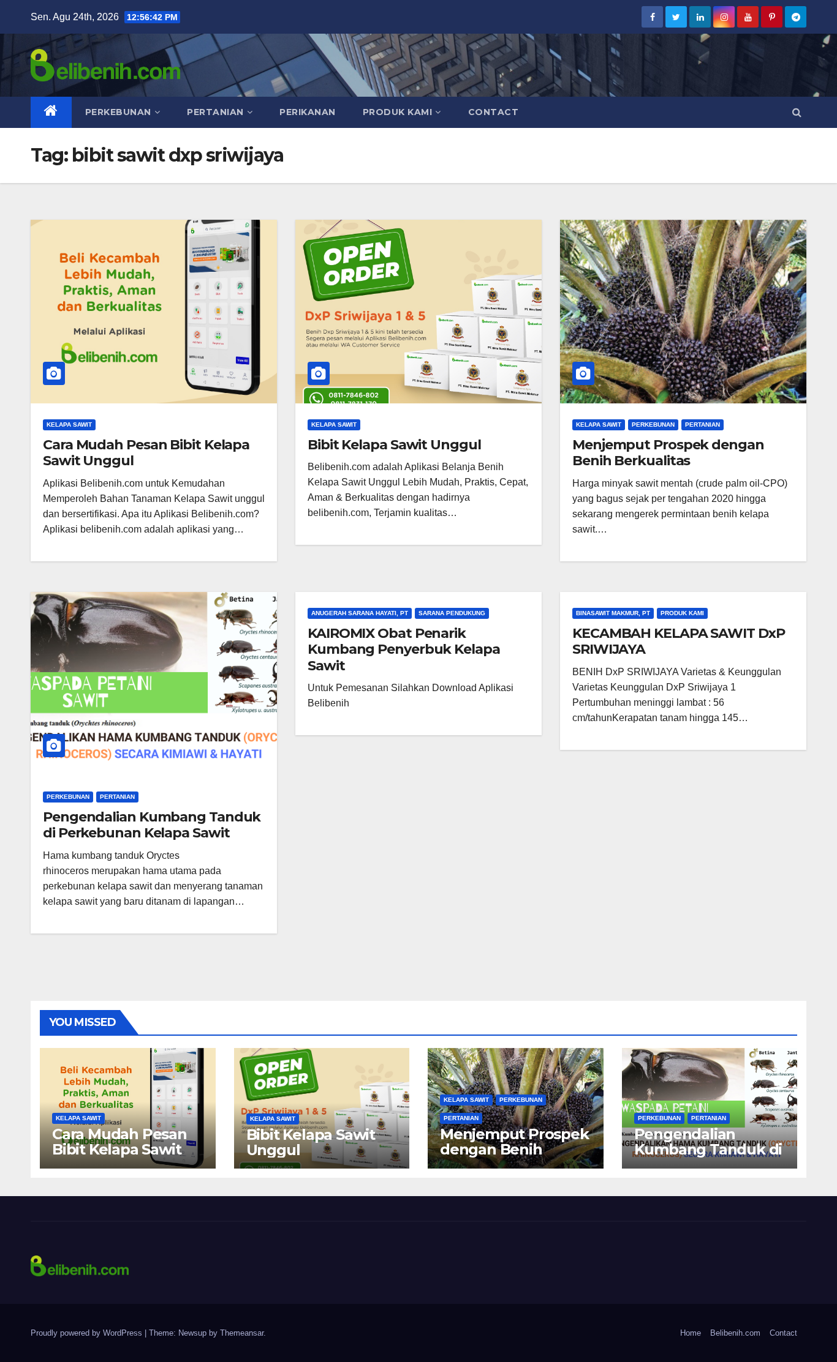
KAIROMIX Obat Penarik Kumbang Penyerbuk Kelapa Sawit (404, 649)
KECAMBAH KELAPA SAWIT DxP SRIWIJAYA (678, 641)
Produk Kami (398, 112)
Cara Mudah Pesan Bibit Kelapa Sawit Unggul (146, 452)
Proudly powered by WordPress (88, 1333)
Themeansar (241, 1333)
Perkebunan (118, 112)
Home (690, 1333)
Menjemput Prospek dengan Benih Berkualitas (668, 452)
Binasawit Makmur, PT (613, 613)
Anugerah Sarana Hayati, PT (359, 613)
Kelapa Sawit (69, 424)
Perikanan (307, 112)
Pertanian (215, 112)
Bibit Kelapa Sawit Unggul (394, 444)
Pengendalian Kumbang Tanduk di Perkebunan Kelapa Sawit (151, 825)
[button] (796, 112)
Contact (493, 112)
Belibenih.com (735, 1333)
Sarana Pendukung (451, 613)
